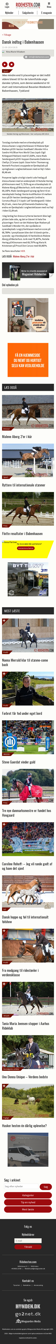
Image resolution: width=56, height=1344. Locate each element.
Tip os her (16, 1285)
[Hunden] (28, 1305)
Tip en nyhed (28, 1202)
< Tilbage (6, 34)
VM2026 (6, 754)
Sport (5, 71)
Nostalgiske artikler (11, 1069)
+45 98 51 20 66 (16, 1269)
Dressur (6, 429)
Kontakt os (26, 1285)
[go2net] (28, 1313)
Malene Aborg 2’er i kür (23, 256)
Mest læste (28, 1209)
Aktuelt (6, 1015)
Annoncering (38, 1285)
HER (23, 251)
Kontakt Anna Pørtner (25, 548)
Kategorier (28, 1195)
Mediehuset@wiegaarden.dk (35, 1269)
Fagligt (6, 1118)
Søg (46, 1186)
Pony (5, 526)
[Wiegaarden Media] (28, 1321)
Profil (5, 652)
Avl (4, 909)
